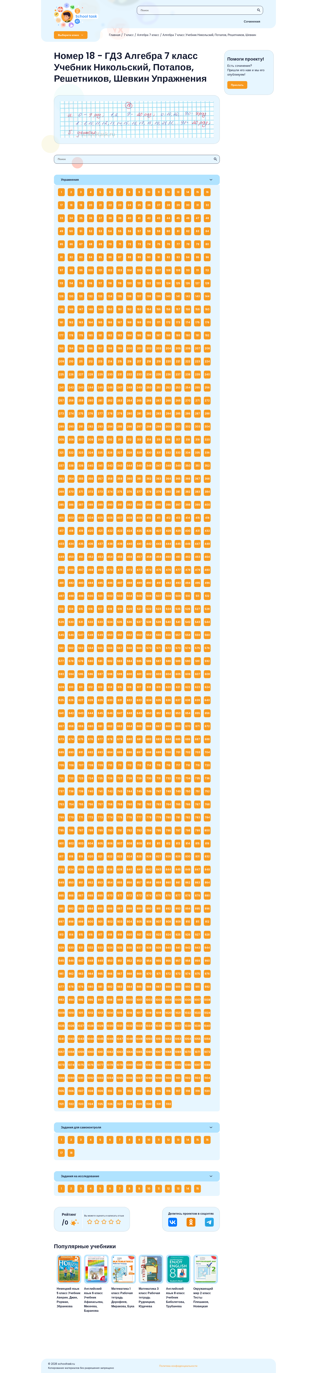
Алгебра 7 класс (148, 35)
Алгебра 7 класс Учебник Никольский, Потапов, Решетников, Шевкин (209, 35)
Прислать (237, 85)
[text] (118, 1221)
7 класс (129, 35)
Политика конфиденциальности (178, 1366)
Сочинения (252, 21)
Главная (114, 35)
